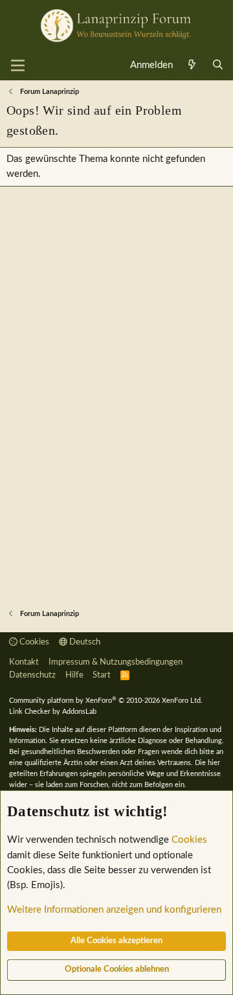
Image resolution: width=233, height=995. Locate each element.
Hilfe (74, 675)
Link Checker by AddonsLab (52, 711)
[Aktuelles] (192, 65)
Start (102, 675)
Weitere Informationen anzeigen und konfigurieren (114, 910)
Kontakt (24, 662)
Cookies (33, 642)
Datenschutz (32, 675)
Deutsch (83, 642)
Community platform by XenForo (106, 700)
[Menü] (18, 65)
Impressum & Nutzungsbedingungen (116, 662)
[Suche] (217, 65)
